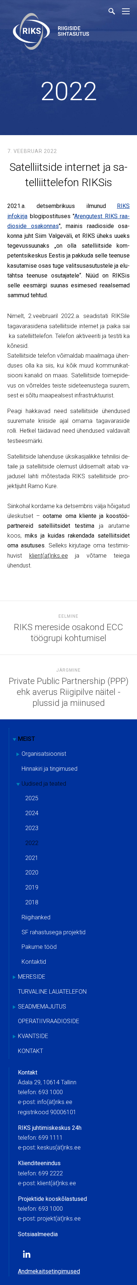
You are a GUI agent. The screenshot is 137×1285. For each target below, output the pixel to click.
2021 (31, 857)
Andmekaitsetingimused (49, 1271)
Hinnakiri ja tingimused (49, 768)
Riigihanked (36, 917)
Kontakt (30, 1051)
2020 (31, 872)
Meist (26, 738)
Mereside (31, 976)
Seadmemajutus (42, 1006)
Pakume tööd (39, 946)
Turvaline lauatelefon (52, 991)
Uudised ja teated (44, 783)
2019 (31, 887)
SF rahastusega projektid (53, 932)
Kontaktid (34, 961)
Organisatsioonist (44, 753)
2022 (68, 91)
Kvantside (33, 1036)
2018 (31, 902)
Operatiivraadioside (48, 1021)
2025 (31, 798)
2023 (31, 828)
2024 (31, 813)
